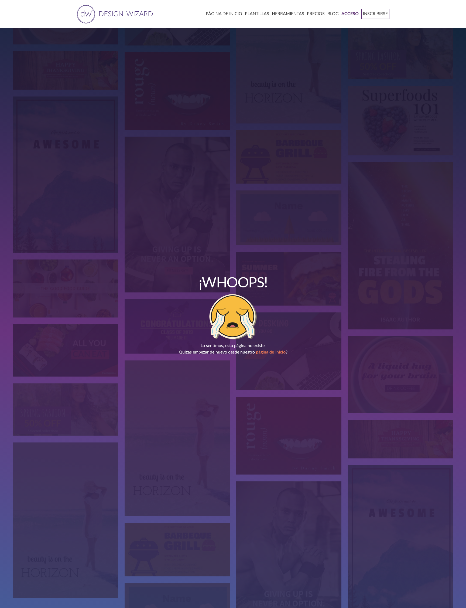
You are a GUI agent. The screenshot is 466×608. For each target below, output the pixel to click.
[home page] (114, 14)
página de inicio (271, 352)
